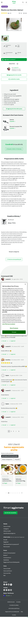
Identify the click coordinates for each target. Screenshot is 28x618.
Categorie (6, 528)
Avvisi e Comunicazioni (9, 553)
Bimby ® (5, 555)
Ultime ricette (7, 531)
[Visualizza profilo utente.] (9, 69)
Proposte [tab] (17, 459)
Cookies (14, 615)
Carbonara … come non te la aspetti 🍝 (6, 480)
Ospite (7, 375)
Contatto (18, 602)
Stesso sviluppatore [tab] (7, 459)
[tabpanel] (14, 479)
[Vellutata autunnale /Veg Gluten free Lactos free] (21, 469)
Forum (5, 550)
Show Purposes (14, 328)
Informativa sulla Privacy (14, 608)
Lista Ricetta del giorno (9, 533)
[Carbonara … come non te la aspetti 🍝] (7, 469)
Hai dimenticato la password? (11, 544)
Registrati (5, 542)
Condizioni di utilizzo (14, 605)
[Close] (25, 284)
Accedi (5, 539)
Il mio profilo (13, 537)
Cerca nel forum (7, 571)
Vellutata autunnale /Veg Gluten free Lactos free (20, 480)
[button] (2, 2)
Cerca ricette (6, 526)
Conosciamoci (7, 557)
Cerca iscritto (7, 573)
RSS (4, 575)
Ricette (5, 524)
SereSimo (7, 359)
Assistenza (6, 560)
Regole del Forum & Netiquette (11, 562)
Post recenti (6, 546)
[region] (14, 309)
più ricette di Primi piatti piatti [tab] (10, 456)
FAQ (22, 611)
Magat (5, 483)
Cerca (5, 566)
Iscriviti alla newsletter (10, 512)
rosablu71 (16, 67)
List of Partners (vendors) (8, 324)
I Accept (14, 332)
